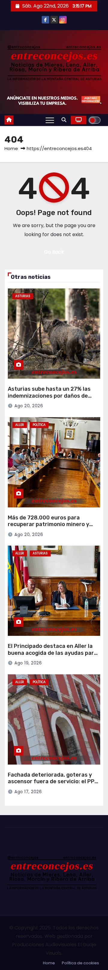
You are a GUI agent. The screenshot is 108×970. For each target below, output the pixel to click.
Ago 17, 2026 (28, 792)
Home (11, 148)
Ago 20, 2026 (28, 406)
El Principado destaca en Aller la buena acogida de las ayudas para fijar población (52, 653)
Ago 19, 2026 (28, 663)
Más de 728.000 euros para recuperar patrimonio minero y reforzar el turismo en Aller (48, 524)
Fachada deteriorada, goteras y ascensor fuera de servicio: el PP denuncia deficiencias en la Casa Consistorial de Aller (51, 785)
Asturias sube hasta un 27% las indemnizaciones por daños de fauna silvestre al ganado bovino (51, 396)
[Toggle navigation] (50, 120)
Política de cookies (80, 963)
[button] (64, 119)
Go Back (54, 251)
